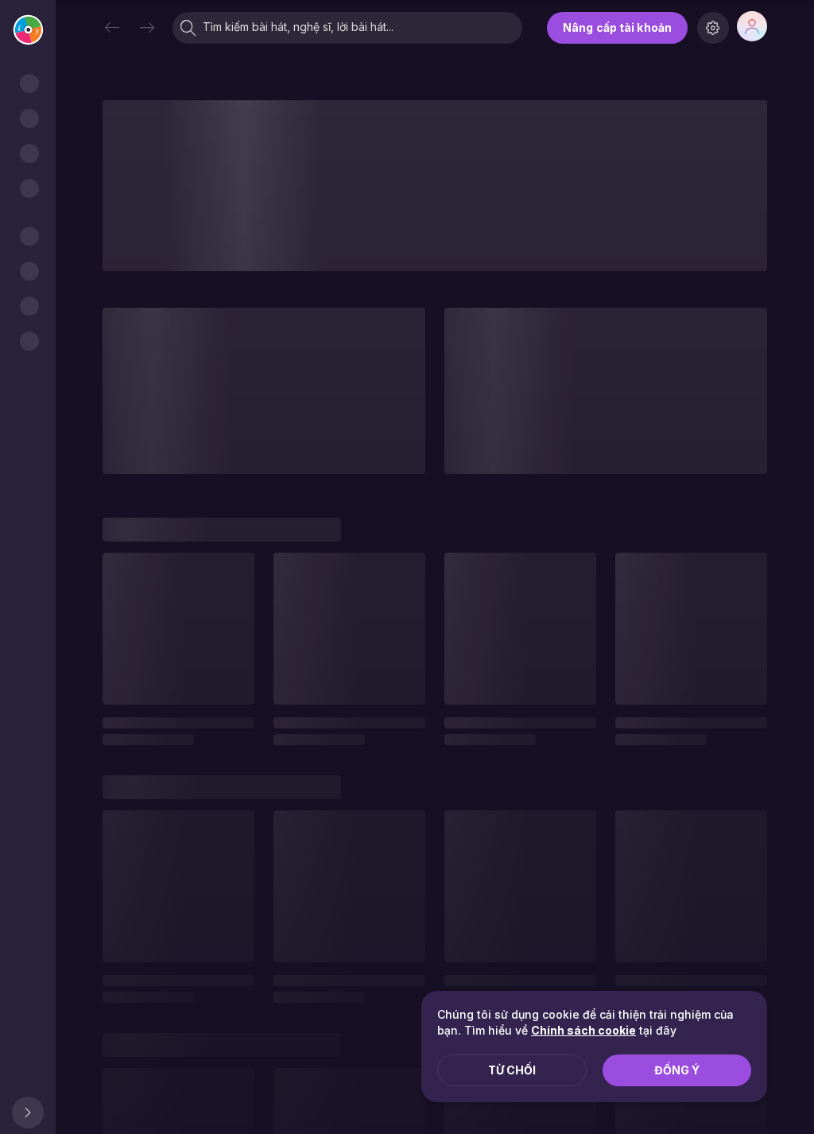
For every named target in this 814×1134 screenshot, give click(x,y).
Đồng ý (677, 1070)
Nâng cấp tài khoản (617, 27)
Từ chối (512, 1070)
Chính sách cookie (583, 1030)
